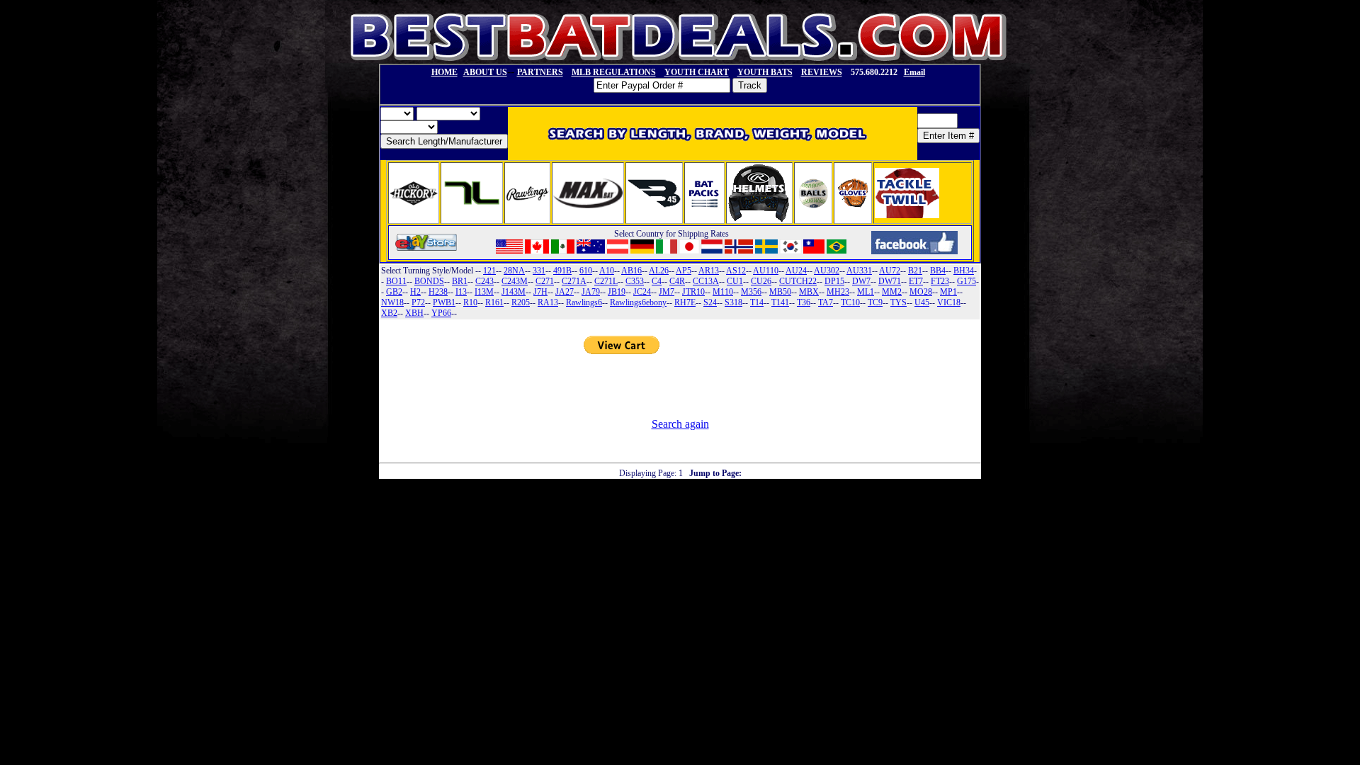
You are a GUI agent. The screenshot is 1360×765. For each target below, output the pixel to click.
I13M (484, 292)
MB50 (780, 292)
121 (489, 271)
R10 (470, 302)
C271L (606, 281)
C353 (634, 281)
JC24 (642, 292)
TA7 (825, 302)
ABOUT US (485, 72)
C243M (515, 281)
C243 (484, 281)
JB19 (616, 292)
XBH (414, 313)
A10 (606, 271)
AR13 (708, 271)
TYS (898, 302)
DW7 (861, 281)
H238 (438, 292)
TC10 (850, 302)
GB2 (394, 292)
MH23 (838, 292)
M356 (751, 292)
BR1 (460, 281)
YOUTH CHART (696, 72)
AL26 (659, 271)
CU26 (761, 281)
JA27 (564, 292)
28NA (514, 271)
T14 (757, 302)
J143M (514, 292)
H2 (415, 292)
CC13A (706, 281)
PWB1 (444, 302)
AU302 (826, 271)
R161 (494, 302)
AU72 (889, 271)
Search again (680, 424)
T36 (803, 302)
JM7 (666, 292)
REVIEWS (821, 72)
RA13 (548, 302)
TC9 (875, 302)
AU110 (765, 271)
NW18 (392, 302)
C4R (677, 281)
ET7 (916, 281)
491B (562, 271)
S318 (733, 302)
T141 (780, 302)
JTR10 (693, 292)
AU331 (859, 271)
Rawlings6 (584, 302)
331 (539, 271)
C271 (545, 281)
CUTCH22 (798, 281)
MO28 (921, 292)
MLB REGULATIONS (614, 72)
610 (585, 271)
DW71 (889, 281)
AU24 (796, 271)
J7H (540, 292)
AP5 (683, 271)
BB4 (938, 271)
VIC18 (948, 302)
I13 (461, 292)
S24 (710, 302)
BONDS (429, 281)
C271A (574, 281)
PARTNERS (540, 72)
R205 (520, 302)
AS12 (736, 271)
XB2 (389, 313)
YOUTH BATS (765, 72)
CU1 (735, 281)
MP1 (948, 292)
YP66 (441, 313)
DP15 (834, 281)
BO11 (396, 281)
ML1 (865, 292)
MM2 (892, 292)
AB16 (631, 271)
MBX (809, 292)
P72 (418, 302)
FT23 (940, 281)
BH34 (963, 271)
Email (914, 72)
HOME (444, 72)
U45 (921, 302)
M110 (723, 292)
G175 (966, 281)
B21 (915, 271)
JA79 (591, 292)
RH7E (685, 302)
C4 (657, 281)
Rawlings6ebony (638, 302)
